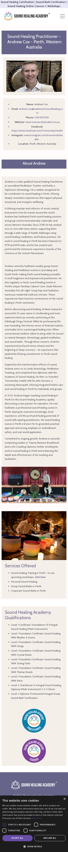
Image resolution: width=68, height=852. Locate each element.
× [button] (64, 799)
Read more (37, 818)
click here (40, 577)
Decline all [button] (49, 838)
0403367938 (41, 117)
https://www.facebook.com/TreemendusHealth (37, 130)
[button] (34, 846)
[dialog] (34, 824)
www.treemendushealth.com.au (42, 122)
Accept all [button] (17, 838)
